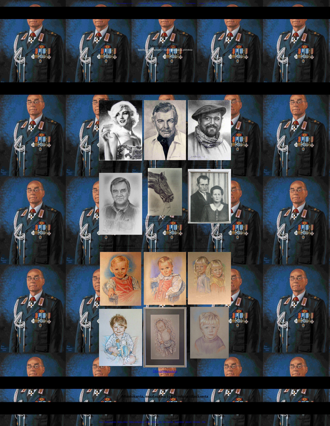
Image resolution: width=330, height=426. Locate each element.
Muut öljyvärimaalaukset (160, 3)
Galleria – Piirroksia (151, 421)
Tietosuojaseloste (179, 421)
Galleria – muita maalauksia (136, 421)
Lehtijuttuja (202, 3)
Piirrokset (172, 3)
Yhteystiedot (196, 421)
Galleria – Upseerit (122, 421)
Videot (220, 3)
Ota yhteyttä (211, 3)
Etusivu (110, 3)
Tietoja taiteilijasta (191, 3)
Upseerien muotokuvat (144, 3)
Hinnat (180, 3)
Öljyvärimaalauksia (165, 371)
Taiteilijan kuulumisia (110, 421)
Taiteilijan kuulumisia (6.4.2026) (124, 3)
